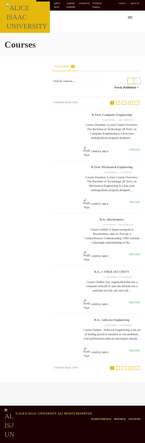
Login (122, 3)
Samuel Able (100, 151)
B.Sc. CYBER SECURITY (111, 271)
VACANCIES (134, 419)
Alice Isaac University (37, 413)
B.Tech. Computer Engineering (112, 114)
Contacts (84, 3)
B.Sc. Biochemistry (112, 219)
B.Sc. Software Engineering (112, 319)
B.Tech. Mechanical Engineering (112, 167)
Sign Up (135, 3)
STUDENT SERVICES (101, 419)
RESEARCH (120, 419)
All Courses (64, 66)
